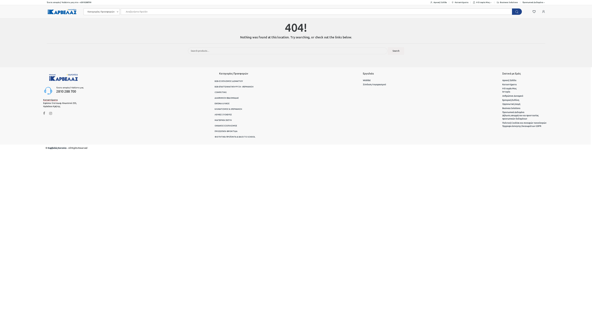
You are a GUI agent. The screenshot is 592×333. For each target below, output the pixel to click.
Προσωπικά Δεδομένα (532, 2)
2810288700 (86, 2)
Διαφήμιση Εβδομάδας (227, 98)
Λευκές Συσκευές (223, 114)
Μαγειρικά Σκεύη (223, 120)
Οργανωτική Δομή (511, 104)
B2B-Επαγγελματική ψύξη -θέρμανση (234, 87)
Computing (221, 92)
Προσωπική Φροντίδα (226, 131)
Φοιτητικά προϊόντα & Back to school (235, 137)
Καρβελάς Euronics (57, 148)
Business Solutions (509, 2)
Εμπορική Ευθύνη (510, 100)
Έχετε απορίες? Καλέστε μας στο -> (64, 2)
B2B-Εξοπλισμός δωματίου (229, 81)
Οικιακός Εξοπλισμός (226, 126)
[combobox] (316, 11)
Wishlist (367, 80)
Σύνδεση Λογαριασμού (374, 84)
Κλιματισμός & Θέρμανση (228, 109)
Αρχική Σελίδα (440, 2)
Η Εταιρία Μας (483, 2)
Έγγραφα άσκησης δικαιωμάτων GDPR (521, 126)
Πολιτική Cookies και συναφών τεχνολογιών (524, 123)
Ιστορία (506, 91)
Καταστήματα (461, 2)
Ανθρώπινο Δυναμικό (512, 96)
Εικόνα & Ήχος (222, 103)
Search (396, 51)
